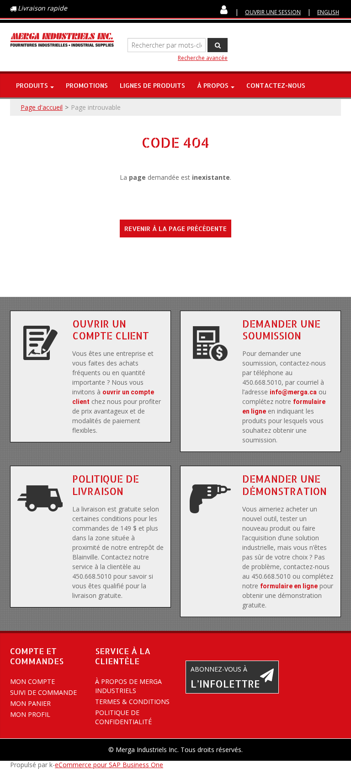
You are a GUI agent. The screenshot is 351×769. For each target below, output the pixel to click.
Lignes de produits (152, 85)
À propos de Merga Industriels (128, 686)
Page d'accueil (42, 107)
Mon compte (32, 681)
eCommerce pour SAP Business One (109, 764)
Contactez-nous (275, 85)
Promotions (87, 85)
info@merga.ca (293, 392)
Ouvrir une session (273, 12)
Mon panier (30, 703)
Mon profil (30, 714)
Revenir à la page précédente (175, 228)
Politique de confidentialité (123, 717)
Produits (32, 85)
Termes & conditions (132, 701)
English (328, 12)
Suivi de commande (43, 692)
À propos (213, 85)
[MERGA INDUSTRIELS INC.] (62, 40)
